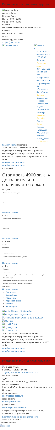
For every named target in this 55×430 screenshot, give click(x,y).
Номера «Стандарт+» (43, 137)
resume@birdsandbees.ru (14, 407)
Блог (4, 416)
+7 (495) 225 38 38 (43, 56)
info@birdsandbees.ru (12, 395)
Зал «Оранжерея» (43, 82)
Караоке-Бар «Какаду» (43, 111)
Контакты (41, 60)
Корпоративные (13, 300)
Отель (39, 123)
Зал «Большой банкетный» (43, 70)
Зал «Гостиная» (42, 87)
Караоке (40, 94)
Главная (6, 144)
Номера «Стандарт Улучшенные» (43, 129)
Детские (9, 303)
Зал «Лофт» (42, 91)
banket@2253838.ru (11, 401)
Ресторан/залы (41, 64)
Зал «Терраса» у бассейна (43, 77)
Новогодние (11, 306)
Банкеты (41, 115)
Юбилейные (12, 297)
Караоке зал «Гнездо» (42, 99)
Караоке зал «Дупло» (42, 105)
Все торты (11, 291)
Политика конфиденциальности (22, 416)
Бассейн (41, 118)
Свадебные (11, 294)
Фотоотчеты (42, 141)
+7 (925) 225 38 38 (11, 42)
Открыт (40, 121)
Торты (14, 144)
